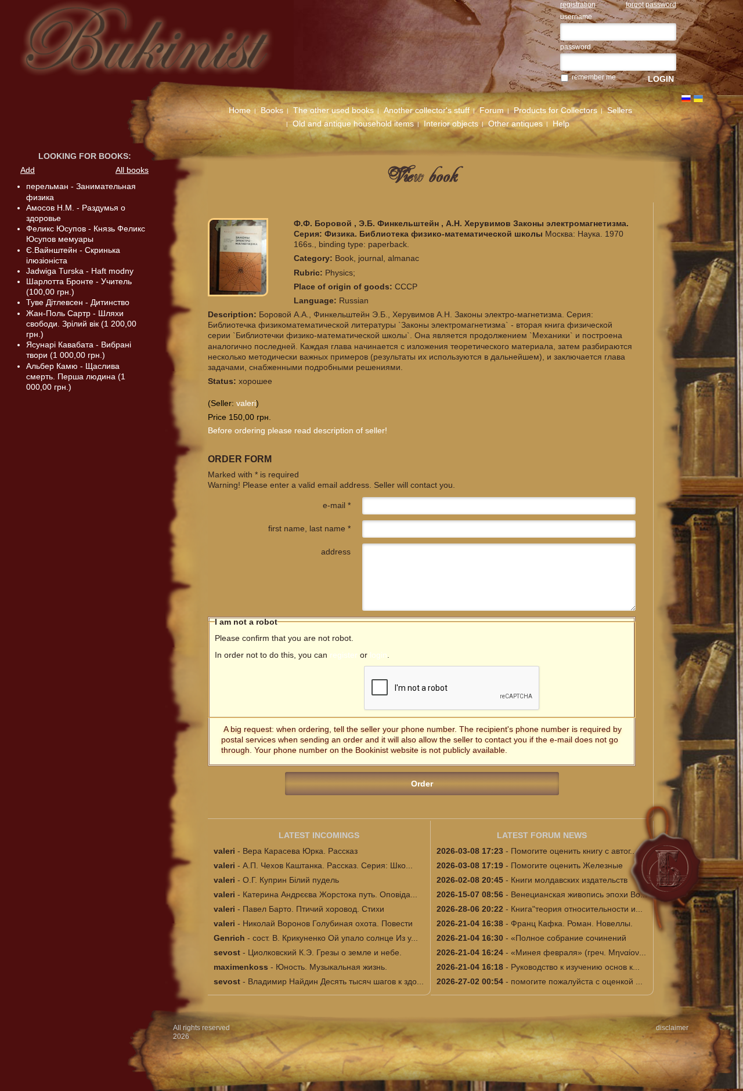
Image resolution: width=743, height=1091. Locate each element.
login (378, 654)
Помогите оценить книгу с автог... (574, 851)
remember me (594, 77)
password (575, 47)
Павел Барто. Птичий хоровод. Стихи (313, 909)
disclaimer (672, 1028)
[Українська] (698, 98)
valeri (246, 403)
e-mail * (337, 505)
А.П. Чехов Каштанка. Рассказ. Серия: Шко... (328, 865)
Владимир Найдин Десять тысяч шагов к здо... (336, 981)
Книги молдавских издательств (569, 880)
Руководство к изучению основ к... (575, 967)
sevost (227, 952)
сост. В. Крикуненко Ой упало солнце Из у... (335, 938)
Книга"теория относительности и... (577, 909)
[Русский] (686, 98)
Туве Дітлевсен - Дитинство (77, 302)
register (344, 654)
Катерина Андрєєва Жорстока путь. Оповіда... (330, 894)
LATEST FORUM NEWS (542, 835)
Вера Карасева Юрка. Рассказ (300, 851)
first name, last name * (309, 528)
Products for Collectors (555, 110)
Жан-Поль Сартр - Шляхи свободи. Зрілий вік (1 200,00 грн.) (81, 324)
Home (240, 110)
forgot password (651, 4)
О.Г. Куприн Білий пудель (291, 880)
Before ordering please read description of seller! (297, 430)
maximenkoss (241, 967)
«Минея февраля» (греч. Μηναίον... (578, 952)
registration (578, 5)
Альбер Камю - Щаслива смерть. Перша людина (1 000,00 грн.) (75, 376)
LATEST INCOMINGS (319, 835)
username (576, 17)
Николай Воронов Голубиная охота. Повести (328, 923)
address (336, 551)
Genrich (229, 938)
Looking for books (83, 156)
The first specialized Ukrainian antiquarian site (163, 47)
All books (132, 170)
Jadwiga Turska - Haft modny (80, 271)
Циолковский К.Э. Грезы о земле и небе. (325, 952)
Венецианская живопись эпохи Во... (579, 894)
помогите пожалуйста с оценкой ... (577, 981)
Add (27, 170)
